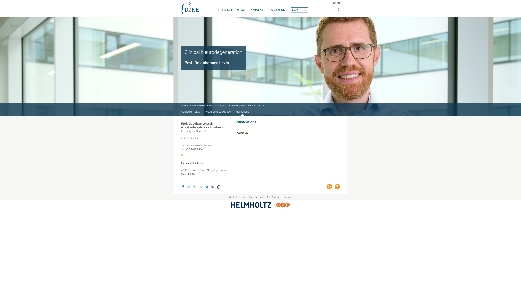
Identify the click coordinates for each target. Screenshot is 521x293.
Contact (233, 197)
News (241, 10)
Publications (242, 111)
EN (338, 3)
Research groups (238, 105)
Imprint (242, 197)
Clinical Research (221, 105)
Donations (258, 10)
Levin (249, 105)
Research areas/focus (217, 111)
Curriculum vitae (190, 111)
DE (334, 3)
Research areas (205, 105)
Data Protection (273, 197)
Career (297, 10)
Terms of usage (256, 197)
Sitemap (288, 197)
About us (278, 10)
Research (224, 10)
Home (183, 105)
